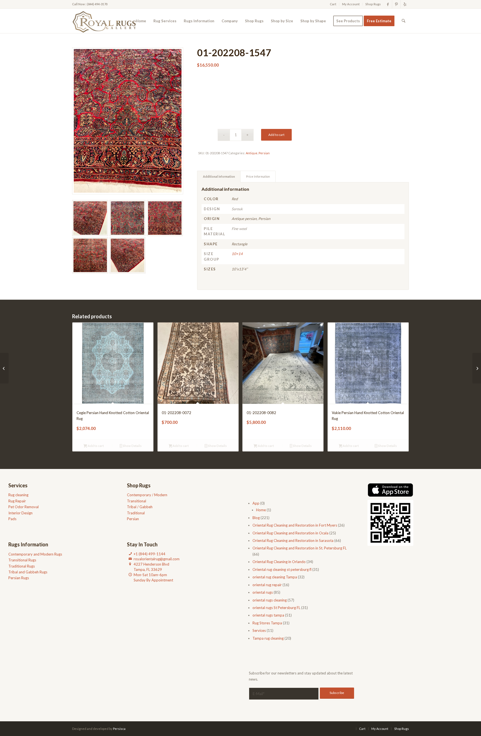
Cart (333, 4)
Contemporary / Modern (147, 495)
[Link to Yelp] (405, 4)
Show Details (132, 446)
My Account (351, 4)
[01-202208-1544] (476, 368)
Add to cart (276, 135)
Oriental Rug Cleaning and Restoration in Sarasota (292, 540)
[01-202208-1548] (4, 368)
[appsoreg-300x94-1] (390, 490)
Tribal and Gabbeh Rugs (27, 572)
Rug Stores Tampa (267, 623)
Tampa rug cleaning (268, 638)
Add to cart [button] (95, 446)
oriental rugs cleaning (269, 600)
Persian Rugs (18, 578)
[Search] (403, 21)
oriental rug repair (267, 585)
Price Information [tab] (258, 176)
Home (261, 510)
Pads (12, 519)
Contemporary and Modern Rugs (35, 554)
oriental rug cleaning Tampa (274, 577)
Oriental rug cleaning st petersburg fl (281, 569)
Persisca (119, 728)
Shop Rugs (373, 4)
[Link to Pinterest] (396, 4)
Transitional (136, 501)
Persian (264, 153)
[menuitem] (333, 4)
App (255, 503)
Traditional (136, 513)
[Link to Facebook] (388, 4)
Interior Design (20, 513)
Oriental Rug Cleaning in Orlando (279, 561)
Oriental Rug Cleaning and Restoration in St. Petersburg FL (299, 548)
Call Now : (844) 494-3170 (89, 4)
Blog (256, 517)
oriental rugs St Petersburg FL (276, 607)
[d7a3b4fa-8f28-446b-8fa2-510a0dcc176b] (106, 21)
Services (259, 630)
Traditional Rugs (21, 566)
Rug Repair (17, 501)
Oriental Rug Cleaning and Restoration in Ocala (290, 533)
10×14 (237, 253)
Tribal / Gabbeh (140, 507)
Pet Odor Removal (23, 507)
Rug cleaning (18, 495)
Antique (251, 153)
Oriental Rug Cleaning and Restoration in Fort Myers (294, 525)
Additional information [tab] (219, 176)
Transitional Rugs (22, 560)
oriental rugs (262, 592)
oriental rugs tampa (268, 615)
